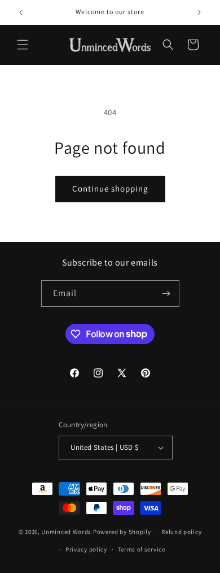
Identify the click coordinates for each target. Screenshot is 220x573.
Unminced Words (66, 532)
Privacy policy (86, 549)
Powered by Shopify (122, 532)
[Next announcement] (199, 12)
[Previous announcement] (20, 12)
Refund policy (181, 532)
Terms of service (141, 549)
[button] (22, 44)
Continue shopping (110, 188)
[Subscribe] (166, 293)
